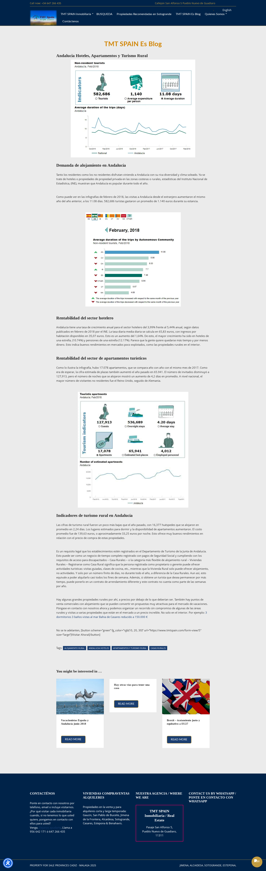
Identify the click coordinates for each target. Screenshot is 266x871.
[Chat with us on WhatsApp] (257, 862)
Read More (73, 739)
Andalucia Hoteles (99, 648)
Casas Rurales (158, 648)
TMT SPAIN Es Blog (188, 14)
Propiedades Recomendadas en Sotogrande (144, 14)
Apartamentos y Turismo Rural (130, 648)
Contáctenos (70, 21)
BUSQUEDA (104, 14)
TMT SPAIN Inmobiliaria (76, 14)
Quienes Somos (215, 14)
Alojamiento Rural (74, 648)
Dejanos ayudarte (50, 827)
